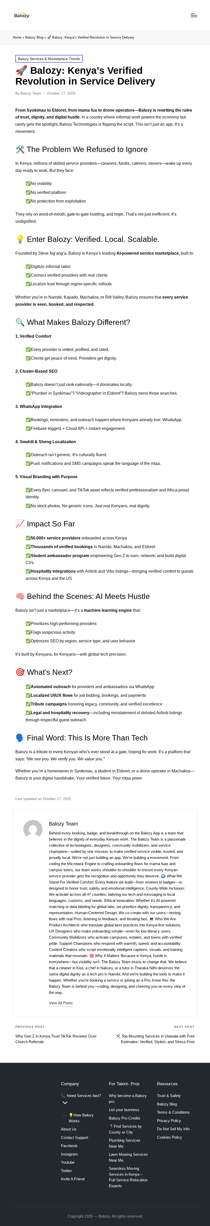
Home (17, 37)
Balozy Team (63, 824)
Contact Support (74, 1137)
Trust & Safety (169, 1095)
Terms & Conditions (173, 1112)
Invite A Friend (73, 1179)
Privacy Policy (169, 1120)
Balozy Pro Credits (124, 1118)
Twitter (66, 1171)
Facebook (69, 1146)
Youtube (68, 1162)
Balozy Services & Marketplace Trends (49, 59)
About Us (69, 1129)
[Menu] (194, 15)
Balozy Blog (34, 37)
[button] (61, 1002)
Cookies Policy (169, 1137)
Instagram (69, 1154)
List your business (124, 1109)
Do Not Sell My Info (173, 1129)
